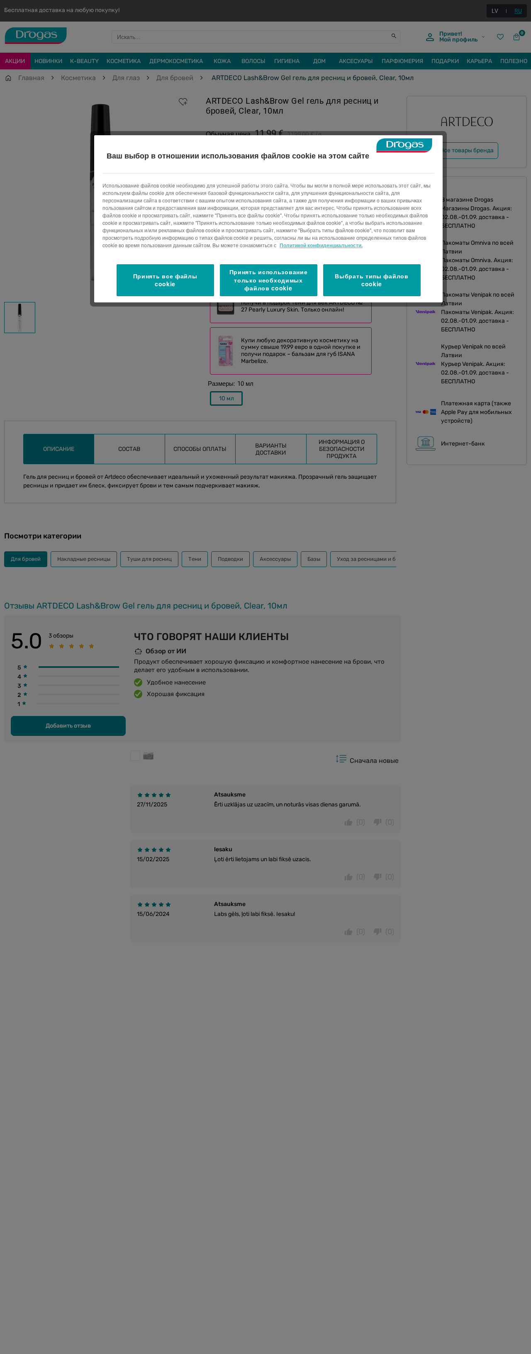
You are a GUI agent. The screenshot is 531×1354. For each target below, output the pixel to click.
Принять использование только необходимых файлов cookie (268, 280)
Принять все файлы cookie (165, 280)
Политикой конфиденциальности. (321, 245)
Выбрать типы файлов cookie (371, 280)
